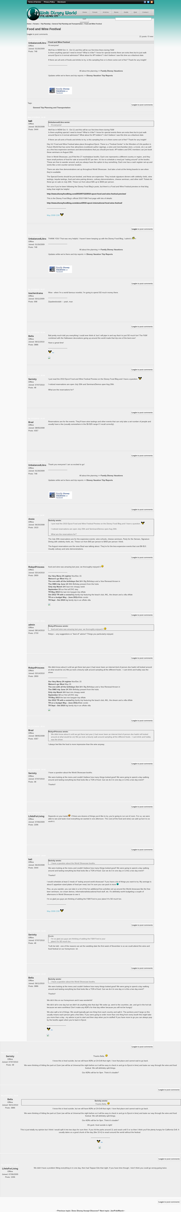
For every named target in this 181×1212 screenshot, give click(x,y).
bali (30, 121)
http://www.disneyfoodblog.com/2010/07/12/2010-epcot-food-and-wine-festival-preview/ (86, 194)
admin (31, 624)
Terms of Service (34, 2)
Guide (126, 12)
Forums (36, 24)
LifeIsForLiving (36, 816)
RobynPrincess (36, 567)
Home (85, 12)
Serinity (32, 379)
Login (29, 34)
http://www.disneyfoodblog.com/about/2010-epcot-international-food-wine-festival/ (84, 203)
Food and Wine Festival (93, 24)
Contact (145, 12)
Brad (30, 422)
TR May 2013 (54, 592)
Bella (31, 336)
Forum (94, 12)
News (116, 12)
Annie (31, 519)
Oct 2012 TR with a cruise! (60, 595)
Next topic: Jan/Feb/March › (112, 1211)
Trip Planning (45, 24)
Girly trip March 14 (56, 587)
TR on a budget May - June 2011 (62, 597)
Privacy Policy (49, 2)
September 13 (54, 589)
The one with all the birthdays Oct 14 (65, 581)
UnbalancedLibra (37, 43)
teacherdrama (35, 293)
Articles (106, 12)
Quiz (135, 12)
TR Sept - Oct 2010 (56, 600)
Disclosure (62, 2)
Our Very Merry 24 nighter (60, 576)
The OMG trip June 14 (58, 584)
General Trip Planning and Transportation (67, 24)
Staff (84, 19)
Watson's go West (56, 579)
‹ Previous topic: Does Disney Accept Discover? (77, 1211)
